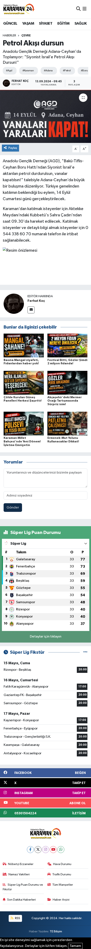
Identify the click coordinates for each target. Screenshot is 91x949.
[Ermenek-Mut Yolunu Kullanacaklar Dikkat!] (67, 423)
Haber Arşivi (61, 899)
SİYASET (45, 23)
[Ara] (78, 9)
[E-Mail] (31, 309)
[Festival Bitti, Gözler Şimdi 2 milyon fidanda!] (67, 345)
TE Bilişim (56, 931)
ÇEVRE (26, 35)
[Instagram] (45, 849)
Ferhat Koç (36, 300)
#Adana (48, 70)
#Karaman (28, 70)
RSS (17, 918)
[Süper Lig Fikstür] (85, 652)
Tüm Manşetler (62, 884)
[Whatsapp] (60, 849)
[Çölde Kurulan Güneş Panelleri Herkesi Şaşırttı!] (24, 383)
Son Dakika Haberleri (21, 899)
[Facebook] (30, 849)
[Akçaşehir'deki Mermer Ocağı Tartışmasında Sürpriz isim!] (67, 383)
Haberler (9, 35)
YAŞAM (28, 23)
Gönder (13, 507)
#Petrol (67, 70)
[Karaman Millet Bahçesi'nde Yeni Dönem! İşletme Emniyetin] (24, 423)
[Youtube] (53, 849)
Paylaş (12, 147)
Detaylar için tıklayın (45, 636)
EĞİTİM (63, 23)
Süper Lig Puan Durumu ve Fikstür (23, 887)
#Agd (9, 70)
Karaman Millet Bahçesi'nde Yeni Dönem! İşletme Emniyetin (22, 442)
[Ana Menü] (85, 9)
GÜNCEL (10, 23)
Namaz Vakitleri (19, 874)
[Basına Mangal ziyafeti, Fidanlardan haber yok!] (24, 345)
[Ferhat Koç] (14, 303)
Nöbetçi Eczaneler (20, 864)
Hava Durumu (62, 864)
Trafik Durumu (61, 874)
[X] (37, 849)
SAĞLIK (80, 23)
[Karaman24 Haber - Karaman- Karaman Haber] (18, 9)
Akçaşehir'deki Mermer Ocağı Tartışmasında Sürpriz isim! (64, 401)
